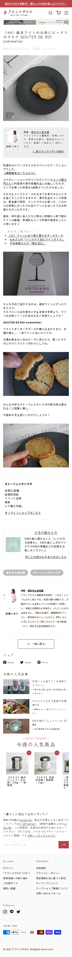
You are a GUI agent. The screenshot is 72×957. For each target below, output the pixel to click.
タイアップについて (47, 883)
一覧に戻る (38, 644)
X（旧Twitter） (27, 824)
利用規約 (41, 868)
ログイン (8, 868)
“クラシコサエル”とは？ (16, 873)
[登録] (64, 844)
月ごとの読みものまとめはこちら (46, 557)
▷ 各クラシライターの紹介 (48, 151)
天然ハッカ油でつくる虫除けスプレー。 (50, 687)
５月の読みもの (45, 532)
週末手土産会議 (40, 132)
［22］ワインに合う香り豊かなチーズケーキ (36, 235)
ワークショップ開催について (52, 888)
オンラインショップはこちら (23, 512)
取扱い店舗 (9, 888)
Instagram (25, 820)
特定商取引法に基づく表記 (51, 878)
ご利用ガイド (10, 883)
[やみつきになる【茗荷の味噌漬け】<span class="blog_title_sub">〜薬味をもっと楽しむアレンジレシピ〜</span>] (16, 706)
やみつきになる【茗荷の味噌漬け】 (49, 707)
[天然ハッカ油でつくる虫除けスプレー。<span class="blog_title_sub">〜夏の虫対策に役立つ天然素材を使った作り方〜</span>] (16, 686)
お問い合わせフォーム (48, 893)
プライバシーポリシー (48, 873)
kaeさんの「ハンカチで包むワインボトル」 (37, 239)
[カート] (58, 12)
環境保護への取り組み (15, 878)
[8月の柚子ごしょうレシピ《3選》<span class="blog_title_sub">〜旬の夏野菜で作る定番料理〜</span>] (16, 726)
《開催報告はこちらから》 (19, 173)
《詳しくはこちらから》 (41, 835)
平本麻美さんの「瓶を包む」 (28, 243)
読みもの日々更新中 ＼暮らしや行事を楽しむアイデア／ (36, 3)
